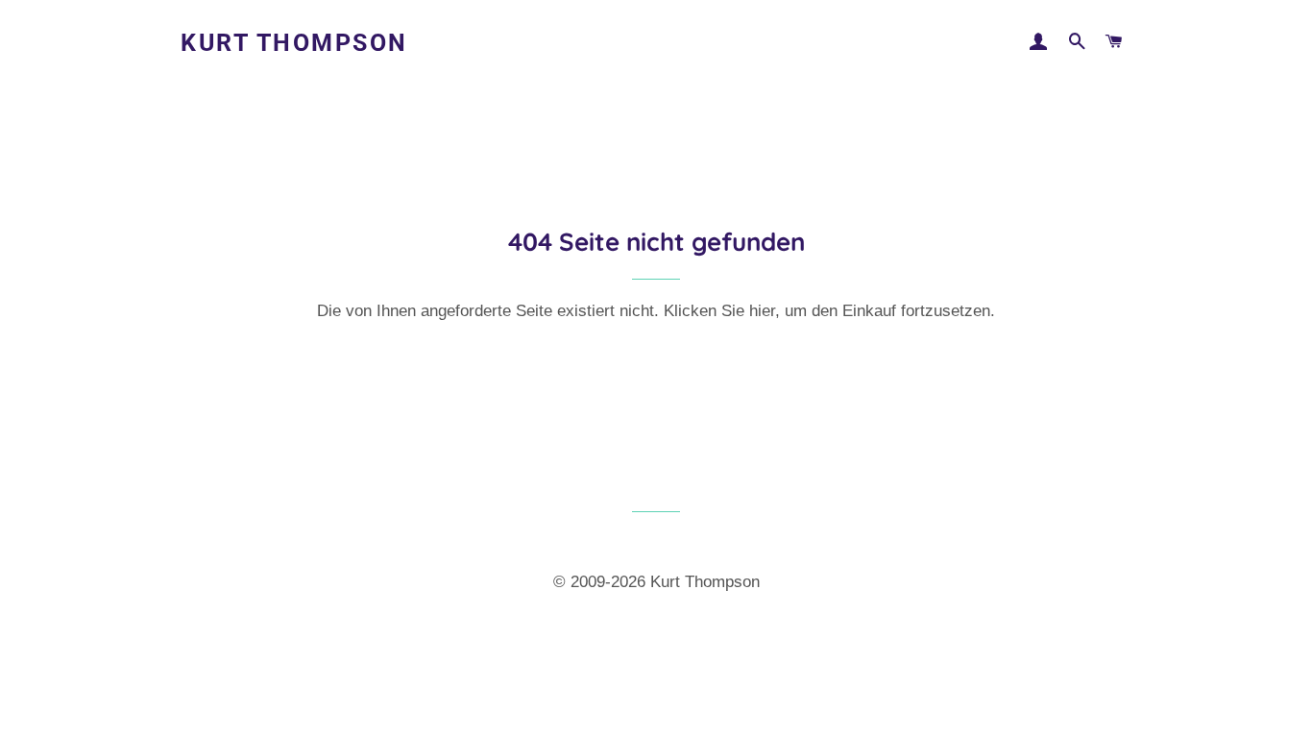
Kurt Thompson (294, 43)
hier (762, 311)
